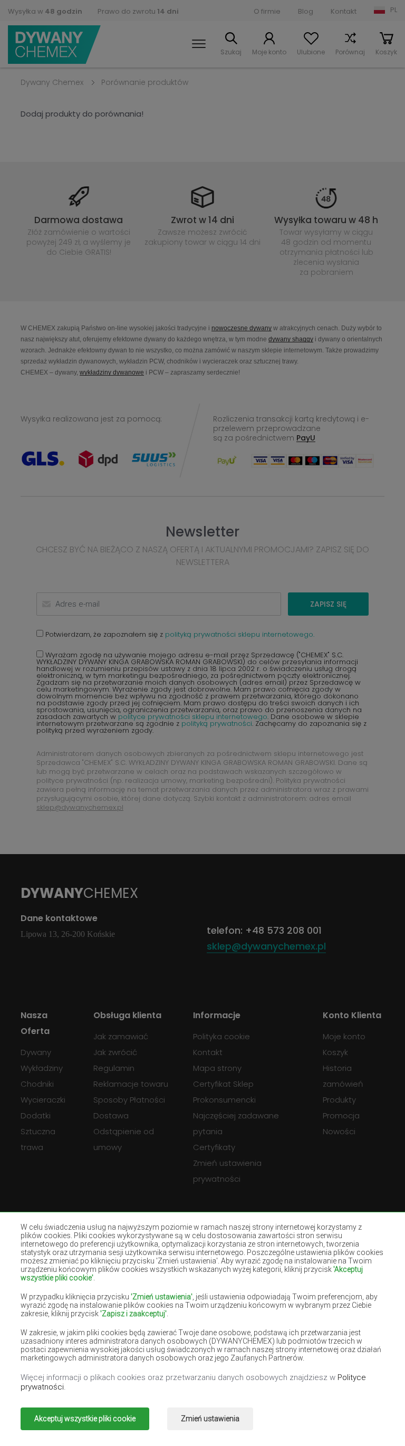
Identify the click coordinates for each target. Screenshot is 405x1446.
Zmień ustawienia (210, 1418)
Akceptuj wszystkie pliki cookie (85, 1418)
